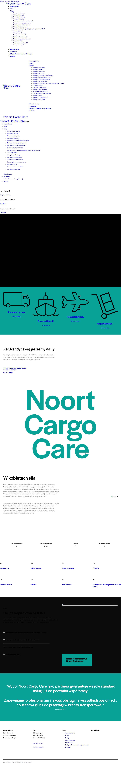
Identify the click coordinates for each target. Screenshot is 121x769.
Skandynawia (4, 568)
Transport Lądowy (16, 312)
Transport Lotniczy (75, 316)
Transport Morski (46, 320)
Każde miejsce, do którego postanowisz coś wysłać (107, 585)
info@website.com (5, 195)
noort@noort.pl (38, 743)
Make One (3, 213)
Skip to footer (15, 1)
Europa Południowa (6, 584)
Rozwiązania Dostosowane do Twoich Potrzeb (22, 640)
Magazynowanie (104, 323)
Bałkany (33, 584)
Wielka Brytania (36, 568)
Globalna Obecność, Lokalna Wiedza (19, 647)
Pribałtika (96, 568)
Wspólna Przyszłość (12, 654)
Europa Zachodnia (68, 568)
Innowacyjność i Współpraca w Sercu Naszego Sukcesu (26, 632)
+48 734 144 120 (38, 747)
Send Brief (3, 204)
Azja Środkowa (66, 584)
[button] (26, 632)
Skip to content (5, 1)
